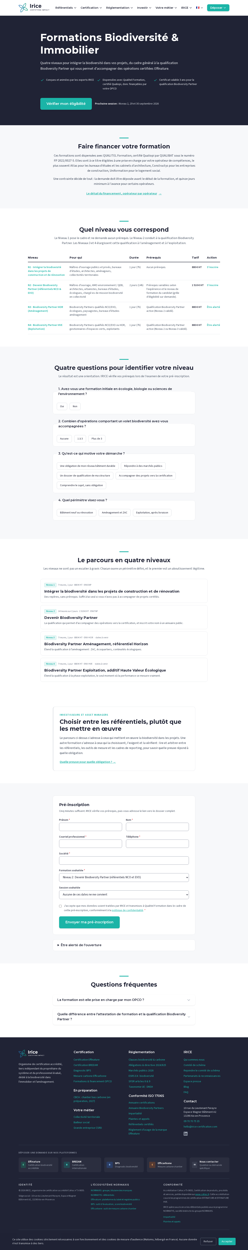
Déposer (216, 7)
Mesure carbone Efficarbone (90, 1076)
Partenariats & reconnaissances (202, 1076)
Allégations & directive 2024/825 (147, 1065)
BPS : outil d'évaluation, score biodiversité (111, 1204)
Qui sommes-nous (194, 1060)
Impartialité (135, 1113)
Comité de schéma (194, 1065)
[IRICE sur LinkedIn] (206, 1134)
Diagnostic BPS (82, 1071)
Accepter (227, 1241)
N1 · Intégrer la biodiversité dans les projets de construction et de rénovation (46, 271)
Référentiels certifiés (141, 1124)
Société (64, 854)
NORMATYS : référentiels (102, 1195)
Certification (89, 7)
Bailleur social (82, 1122)
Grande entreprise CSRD (88, 1128)
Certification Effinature (87, 1060)
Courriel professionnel (72, 837)
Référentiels (64, 7)
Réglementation (117, 7)
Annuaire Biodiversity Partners (146, 1108)
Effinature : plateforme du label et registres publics (115, 1199)
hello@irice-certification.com (200, 1127)
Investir (142, 7)
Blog (186, 1087)
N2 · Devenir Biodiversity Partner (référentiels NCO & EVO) (44, 289)
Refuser (208, 1241)
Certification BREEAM (86, 1065)
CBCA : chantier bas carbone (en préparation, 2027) (92, 1099)
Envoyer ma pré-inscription (89, 922)
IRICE (184, 7)
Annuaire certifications (142, 1103)
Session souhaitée (69, 888)
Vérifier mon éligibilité (66, 104)
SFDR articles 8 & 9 (139, 1081)
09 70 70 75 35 (192, 1121)
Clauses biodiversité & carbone (147, 1060)
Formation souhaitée (72, 870)
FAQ (186, 1092)
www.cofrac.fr (202, 1194)
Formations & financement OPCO (93, 1081)
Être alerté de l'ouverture (81, 945)
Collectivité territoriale (87, 1117)
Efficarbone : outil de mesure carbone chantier (113, 1208)
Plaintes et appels (139, 1119)
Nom (129, 820)
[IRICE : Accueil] (34, 7)
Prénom (64, 820)
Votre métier (164, 7)
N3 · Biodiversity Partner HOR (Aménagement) (45, 309)
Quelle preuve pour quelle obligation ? (88, 762)
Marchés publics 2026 (141, 1071)
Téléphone (133, 837)
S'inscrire (212, 267)
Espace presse (192, 1081)
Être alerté (213, 307)
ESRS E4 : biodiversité (141, 1076)
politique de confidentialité (127, 910)
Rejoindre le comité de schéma (202, 1071)
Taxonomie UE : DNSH (141, 1087)
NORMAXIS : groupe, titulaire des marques (111, 1190)
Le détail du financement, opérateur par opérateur (124, 193)
